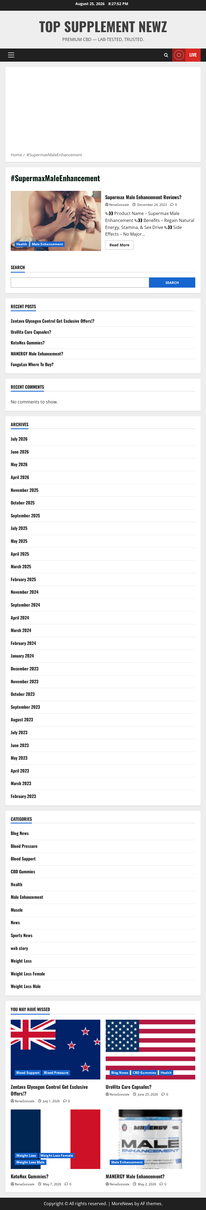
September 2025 (25, 515)
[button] (11, 55)
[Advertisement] (103, 111)
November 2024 (24, 592)
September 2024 (25, 605)
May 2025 (19, 541)
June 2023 (20, 745)
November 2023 (24, 681)
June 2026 (20, 451)
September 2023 (25, 707)
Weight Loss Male (26, 986)
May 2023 (19, 758)
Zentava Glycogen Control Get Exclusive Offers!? (52, 321)
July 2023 (19, 732)
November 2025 (24, 490)
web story (19, 948)
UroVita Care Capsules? (31, 332)
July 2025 (19, 528)
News (15, 922)
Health (21, 244)
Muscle (17, 910)
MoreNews (122, 1204)
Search (18, 267)
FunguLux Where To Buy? (32, 364)
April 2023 (20, 770)
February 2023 (23, 796)
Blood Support (23, 858)
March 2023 (21, 783)
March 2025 (21, 566)
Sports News (21, 935)
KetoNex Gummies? (28, 342)
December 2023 (24, 668)
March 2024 (21, 630)
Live (193, 54)
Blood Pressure (24, 846)
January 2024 (22, 655)
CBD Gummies (23, 871)
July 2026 (19, 439)
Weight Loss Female (28, 973)
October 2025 (23, 502)
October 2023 (23, 694)
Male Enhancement (47, 244)
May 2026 (19, 464)
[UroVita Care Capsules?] (150, 1049)
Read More (121, 246)
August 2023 (22, 719)
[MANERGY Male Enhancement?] (150, 1139)
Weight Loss (21, 960)
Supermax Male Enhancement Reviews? (56, 221)
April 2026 (20, 477)
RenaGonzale (119, 204)
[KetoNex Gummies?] (55, 1139)
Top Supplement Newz (103, 26)
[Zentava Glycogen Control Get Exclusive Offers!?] (55, 1049)
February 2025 (23, 579)
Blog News (20, 833)
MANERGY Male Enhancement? (37, 353)
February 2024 (23, 643)
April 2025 (20, 554)
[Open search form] (166, 55)
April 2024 (20, 617)
